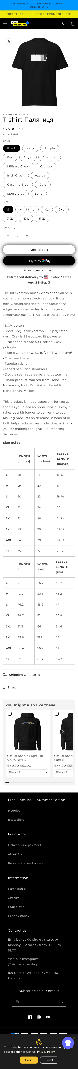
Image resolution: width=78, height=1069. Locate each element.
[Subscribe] (61, 1002)
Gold (42, 184)
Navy (30, 148)
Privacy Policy (46, 1052)
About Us (15, 854)
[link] (27, 731)
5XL (42, 218)
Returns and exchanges (25, 863)
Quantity (9, 227)
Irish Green (16, 175)
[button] (5, 23)
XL (47, 209)
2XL (61, 209)
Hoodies (14, 810)
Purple (49, 148)
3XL (10, 218)
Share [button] (12, 687)
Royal (28, 157)
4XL (26, 218)
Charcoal (50, 157)
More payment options (39, 270)
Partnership (17, 888)
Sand (39, 193)
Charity (13, 898)
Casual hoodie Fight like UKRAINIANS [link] (25, 758)
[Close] (74, 1038)
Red (10, 157)
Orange (46, 166)
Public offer (17, 907)
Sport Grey (15, 193)
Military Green (18, 166)
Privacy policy (18, 916)
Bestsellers (16, 819)
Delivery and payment (24, 845)
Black (11, 148)
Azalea (40, 175)
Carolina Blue (18, 184)
